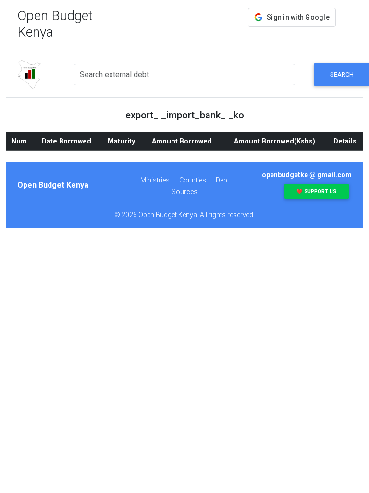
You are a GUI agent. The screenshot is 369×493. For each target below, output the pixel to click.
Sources (184, 191)
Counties (192, 180)
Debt (222, 180)
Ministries (155, 180)
